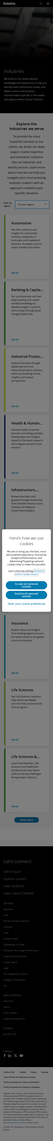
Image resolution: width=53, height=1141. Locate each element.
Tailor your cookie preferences (26, 603)
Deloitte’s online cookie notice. (30, 572)
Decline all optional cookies (26, 595)
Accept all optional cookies (26, 585)
